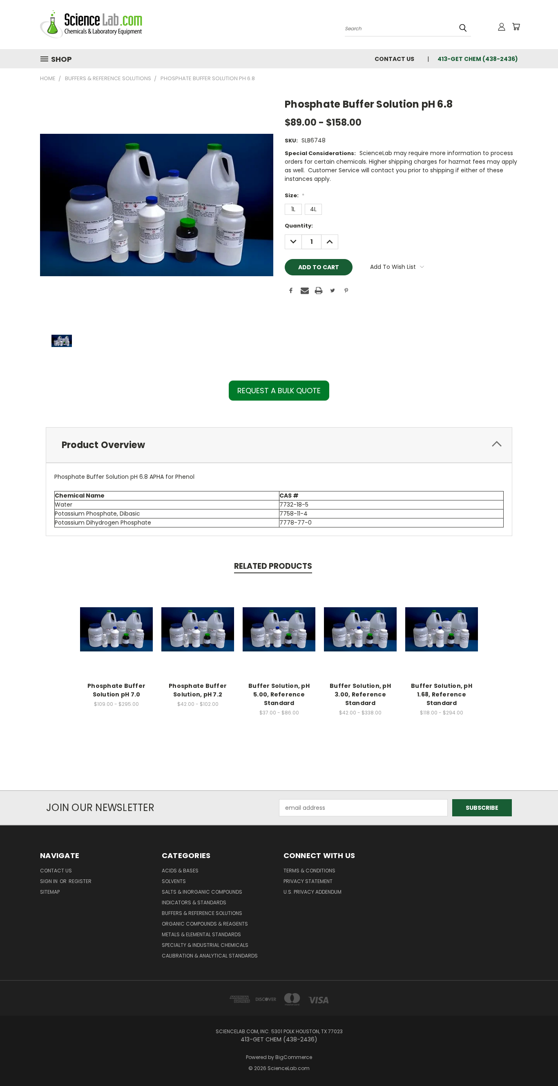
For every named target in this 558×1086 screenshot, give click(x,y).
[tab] (279, 445)
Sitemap (50, 891)
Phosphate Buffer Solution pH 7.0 (116, 690)
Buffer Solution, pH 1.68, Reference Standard (441, 694)
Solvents (174, 881)
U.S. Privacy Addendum (312, 891)
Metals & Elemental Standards (201, 934)
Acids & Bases (180, 870)
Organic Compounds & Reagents (205, 923)
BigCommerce (293, 1057)
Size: (294, 195)
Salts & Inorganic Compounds (202, 891)
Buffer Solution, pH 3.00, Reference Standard (360, 694)
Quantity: (299, 226)
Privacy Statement (308, 881)
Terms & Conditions (309, 870)
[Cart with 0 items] (516, 27)
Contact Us (394, 59)
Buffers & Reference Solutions (202, 913)
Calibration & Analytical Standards (210, 955)
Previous (537, 1060)
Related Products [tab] (273, 566)
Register (80, 881)
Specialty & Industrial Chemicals (205, 945)
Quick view (116, 620)
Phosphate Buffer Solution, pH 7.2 (198, 690)
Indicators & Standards (194, 902)
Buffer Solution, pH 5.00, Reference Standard (279, 694)
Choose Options (116, 635)
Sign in (49, 881)
